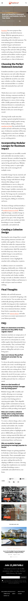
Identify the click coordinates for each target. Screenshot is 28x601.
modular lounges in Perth (10, 210)
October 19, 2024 (12, 495)
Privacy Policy (21, 591)
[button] (10, 556)
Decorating (8, 489)
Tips (8, 507)
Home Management (16, 548)
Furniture (4, 30)
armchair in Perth (6, 126)
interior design (14, 313)
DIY (4, 489)
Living (5, 507)
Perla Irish (4, 21)
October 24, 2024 (10, 21)
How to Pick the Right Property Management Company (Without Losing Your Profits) (14, 551)
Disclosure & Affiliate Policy (8, 591)
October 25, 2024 (12, 513)
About (13, 593)
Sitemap (20, 593)
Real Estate (10, 548)
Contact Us (6, 595)
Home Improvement (6, 11)
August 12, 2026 (16, 554)
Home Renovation (7, 490)
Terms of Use (7, 593)
